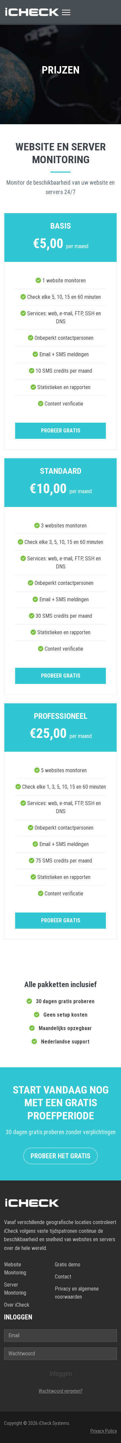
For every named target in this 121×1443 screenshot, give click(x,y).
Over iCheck (16, 1305)
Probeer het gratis (60, 1156)
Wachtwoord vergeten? (61, 1391)
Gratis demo (67, 1264)
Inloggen (60, 1373)
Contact (63, 1276)
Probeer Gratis (60, 430)
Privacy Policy (103, 1431)
